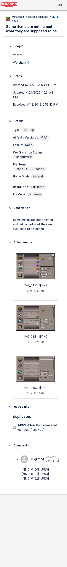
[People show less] (9, 46)
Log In (61, 5)
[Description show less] (9, 208)
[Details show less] (9, 121)
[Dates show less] (9, 76)
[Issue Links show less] (9, 407)
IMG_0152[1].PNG (35, 388)
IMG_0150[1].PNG (35, 285)
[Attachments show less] (9, 242)
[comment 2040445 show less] (16, 459)
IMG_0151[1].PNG (35, 336)
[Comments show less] (9, 445)
